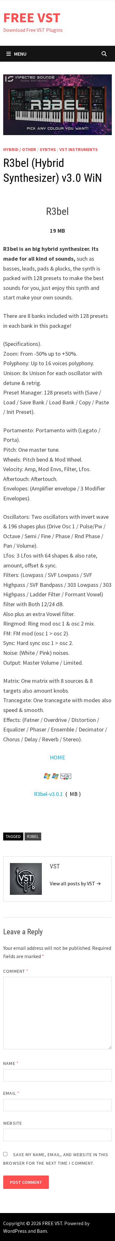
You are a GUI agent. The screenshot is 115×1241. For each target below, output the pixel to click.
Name (11, 1063)
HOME (57, 757)
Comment (15, 971)
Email (11, 1093)
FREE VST (31, 17)
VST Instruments (78, 149)
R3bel (33, 836)
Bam (42, 1231)
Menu (20, 54)
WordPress (15, 1231)
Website (12, 1123)
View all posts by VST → (75, 883)
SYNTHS (48, 149)
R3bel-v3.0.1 (48, 794)
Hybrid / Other (19, 149)
